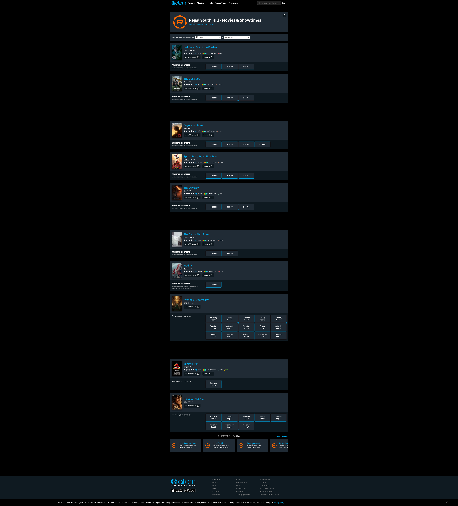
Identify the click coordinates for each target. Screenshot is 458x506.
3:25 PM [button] (230, 144)
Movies (190, 3)
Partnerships (216, 491)
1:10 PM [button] (214, 175)
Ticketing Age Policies (243, 495)
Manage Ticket (241, 488)
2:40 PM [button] (214, 66)
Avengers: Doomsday (196, 300)
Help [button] (211, 3)
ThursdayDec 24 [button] (246, 327)
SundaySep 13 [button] (262, 417)
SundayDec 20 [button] (262, 318)
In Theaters (263, 482)
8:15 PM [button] (262, 144)
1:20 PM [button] (214, 253)
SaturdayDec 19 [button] (246, 318)
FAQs (237, 485)
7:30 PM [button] (214, 285)
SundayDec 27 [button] (213, 335)
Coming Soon (264, 485)
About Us (215, 482)
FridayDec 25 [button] (262, 327)
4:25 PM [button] (230, 175)
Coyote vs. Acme (193, 125)
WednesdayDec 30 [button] (262, 335)
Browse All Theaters (266, 491)
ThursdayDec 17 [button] (213, 318)
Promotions (240, 491)
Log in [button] (284, 3)
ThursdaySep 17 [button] (246, 426)
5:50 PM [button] (246, 144)
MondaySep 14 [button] (279, 417)
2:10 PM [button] (214, 98)
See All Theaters (282, 437)
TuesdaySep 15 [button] (213, 426)
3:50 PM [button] (230, 207)
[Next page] (285, 445)
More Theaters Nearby (267, 488)
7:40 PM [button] (246, 175)
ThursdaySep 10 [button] (213, 417)
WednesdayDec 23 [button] (230, 327)
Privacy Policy (279, 502)
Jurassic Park (191, 364)
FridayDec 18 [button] (229, 318)
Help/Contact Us (241, 482)
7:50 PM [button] (246, 98)
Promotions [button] (233, 3)
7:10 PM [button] (246, 207)
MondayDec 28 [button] (230, 335)
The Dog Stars (192, 78)
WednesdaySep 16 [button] (230, 426)
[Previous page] (173, 445)
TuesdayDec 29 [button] (246, 335)
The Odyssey (191, 188)
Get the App (216, 495)
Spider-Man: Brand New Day (200, 156)
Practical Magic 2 (194, 398)
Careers (214, 485)
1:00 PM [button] (214, 144)
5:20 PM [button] (230, 66)
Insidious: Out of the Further (200, 47)
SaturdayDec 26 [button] (278, 327)
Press (214, 488)
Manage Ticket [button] (220, 3)
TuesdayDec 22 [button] (213, 327)
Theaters (200, 3)
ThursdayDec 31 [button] (278, 335)
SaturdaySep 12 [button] (213, 384)
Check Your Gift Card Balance (269, 495)
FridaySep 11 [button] (229, 417)
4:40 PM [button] (230, 253)
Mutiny (188, 265)
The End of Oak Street (197, 234)
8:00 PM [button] (246, 66)
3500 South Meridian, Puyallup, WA (202, 24)
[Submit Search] (279, 3)
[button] (284, 15)
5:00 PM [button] (230, 98)
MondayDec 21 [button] (279, 318)
